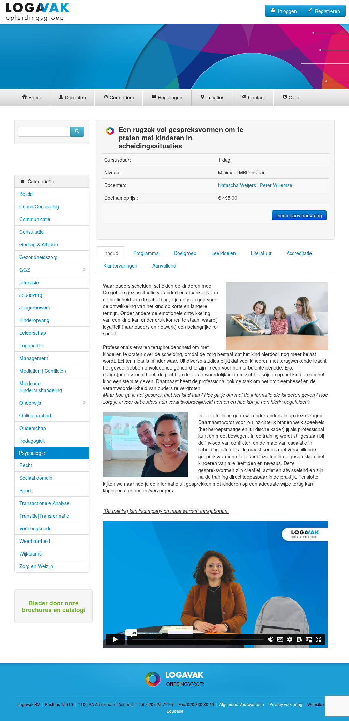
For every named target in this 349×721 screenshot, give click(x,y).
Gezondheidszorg (38, 257)
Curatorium (121, 97)
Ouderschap (32, 427)
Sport (25, 490)
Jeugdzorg (30, 294)
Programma (146, 252)
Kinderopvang (34, 320)
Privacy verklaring (285, 704)
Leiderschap (32, 332)
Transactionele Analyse (44, 503)
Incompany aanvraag (299, 215)
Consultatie (31, 231)
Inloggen (286, 11)
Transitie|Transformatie (44, 515)
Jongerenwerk (34, 307)
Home (34, 97)
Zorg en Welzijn (36, 566)
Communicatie (34, 219)
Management (33, 358)
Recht (25, 465)
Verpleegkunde (35, 528)
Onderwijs (30, 402)
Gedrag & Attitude (38, 244)
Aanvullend (164, 265)
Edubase (174, 711)
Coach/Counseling (39, 206)
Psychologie (32, 452)
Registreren (326, 11)
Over (293, 97)
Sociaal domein (35, 477)
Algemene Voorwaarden (241, 704)
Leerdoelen (223, 252)
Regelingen (169, 97)
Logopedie (30, 345)
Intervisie (29, 282)
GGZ (24, 269)
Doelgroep (185, 252)
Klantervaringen (120, 265)
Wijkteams (30, 553)
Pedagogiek (32, 440)
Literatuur (261, 252)
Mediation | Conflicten (42, 370)
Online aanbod (35, 415)
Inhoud (110, 252)
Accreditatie (299, 252)
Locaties (214, 97)
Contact (256, 97)
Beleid (26, 193)
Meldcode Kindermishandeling (40, 386)
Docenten (75, 97)
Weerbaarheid (34, 540)
